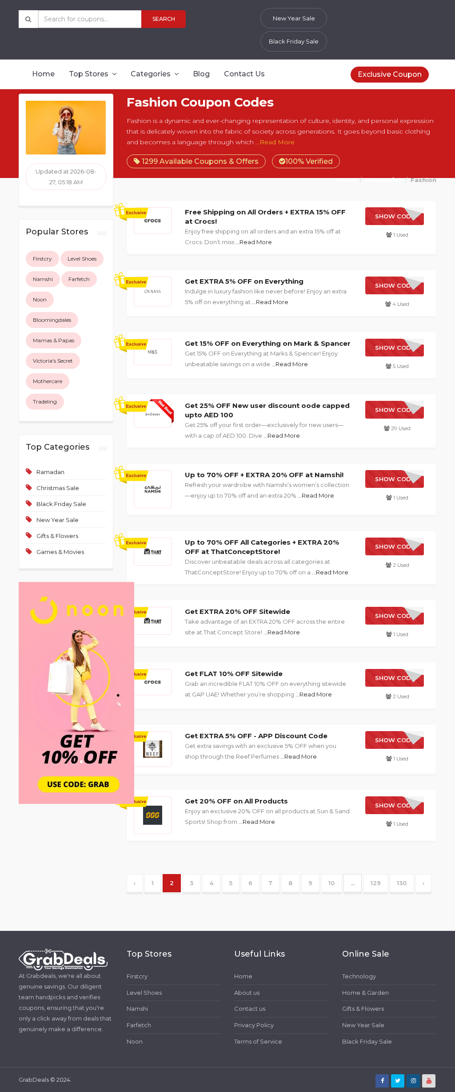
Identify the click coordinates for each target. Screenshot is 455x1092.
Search (163, 19)
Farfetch (79, 279)
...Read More (275, 142)
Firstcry (42, 258)
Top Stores (89, 74)
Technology (359, 976)
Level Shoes (82, 258)
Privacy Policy (254, 1025)
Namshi (43, 279)
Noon (40, 299)
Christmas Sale (57, 487)
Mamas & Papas (53, 340)
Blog (201, 74)
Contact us (249, 1008)
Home (43, 74)
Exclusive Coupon (390, 74)
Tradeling (45, 401)
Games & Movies (60, 551)
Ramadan (50, 471)
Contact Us (244, 74)
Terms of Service (258, 1041)
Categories (151, 74)
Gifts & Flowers (57, 535)
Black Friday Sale (294, 41)
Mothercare (47, 381)
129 (376, 882)
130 (402, 882)
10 (331, 882)
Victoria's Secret (53, 360)
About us (246, 992)
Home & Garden (365, 992)
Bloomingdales (52, 320)
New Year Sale (294, 18)
